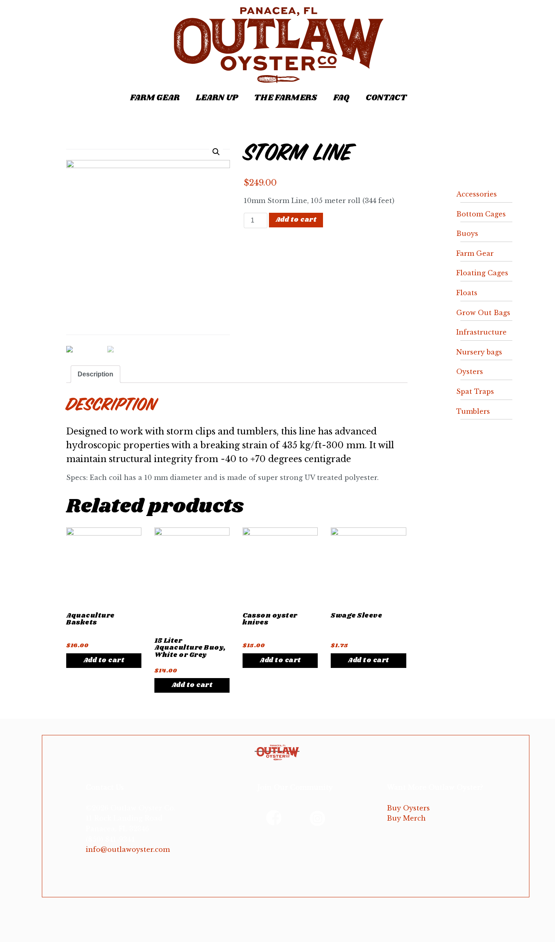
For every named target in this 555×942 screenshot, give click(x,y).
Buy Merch (406, 818)
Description (95, 374)
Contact (386, 98)
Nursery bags (479, 352)
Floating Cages (482, 273)
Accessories (476, 194)
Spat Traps (475, 391)
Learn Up (217, 98)
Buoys (467, 233)
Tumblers (473, 411)
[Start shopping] (429, 98)
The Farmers (285, 98)
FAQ (341, 98)
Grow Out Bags (483, 313)
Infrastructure (481, 332)
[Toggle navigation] (55, 93)
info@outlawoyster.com (128, 849)
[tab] (95, 374)
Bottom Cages (481, 214)
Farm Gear (155, 98)
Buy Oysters (408, 808)
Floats (466, 293)
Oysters (469, 371)
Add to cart (296, 220)
